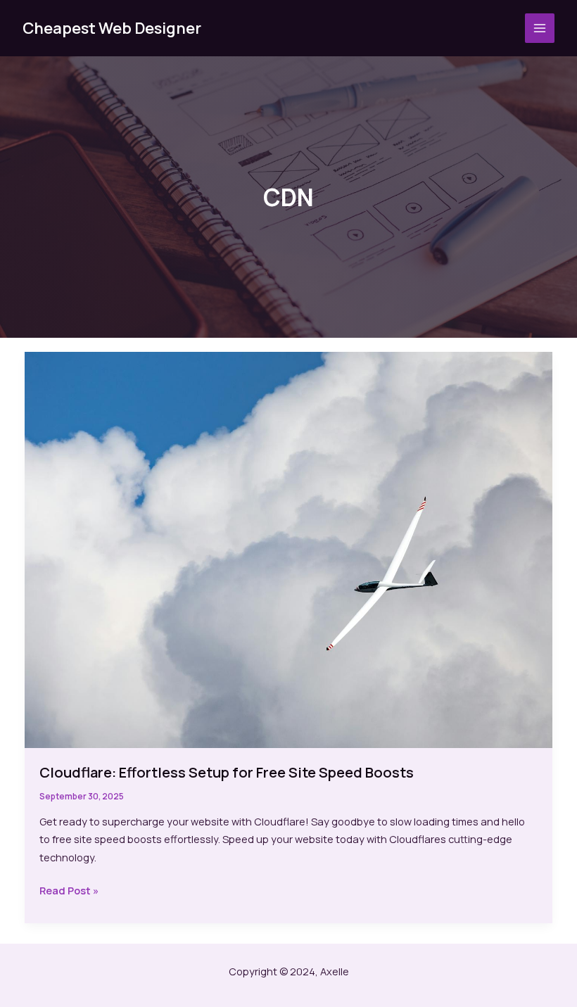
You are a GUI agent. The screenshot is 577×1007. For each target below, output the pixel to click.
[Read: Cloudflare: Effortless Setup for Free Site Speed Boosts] (289, 549)
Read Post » (69, 891)
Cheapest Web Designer (112, 28)
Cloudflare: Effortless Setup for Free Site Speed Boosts (226, 772)
